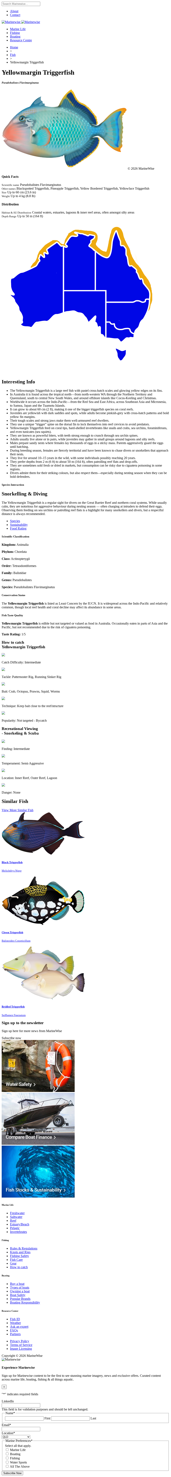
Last (93, 1418)
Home (14, 47)
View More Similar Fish (17, 810)
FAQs (14, 1330)
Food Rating (18, 528)
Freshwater (17, 1213)
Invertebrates (18, 1232)
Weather (15, 1323)
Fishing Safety (19, 1256)
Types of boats (19, 1287)
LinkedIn (8, 1401)
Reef (13, 1220)
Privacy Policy (19, 1341)
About (14, 11)
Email (6, 1425)
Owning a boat (20, 1291)
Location (8, 1433)
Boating (15, 36)
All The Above (20, 1466)
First (47, 1418)
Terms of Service (21, 1345)
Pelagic (15, 1228)
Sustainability (19, 524)
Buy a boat (17, 1284)
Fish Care (16, 1259)
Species (15, 521)
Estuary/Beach (19, 1224)
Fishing (15, 33)
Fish (13, 55)
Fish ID (15, 1319)
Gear (13, 1263)
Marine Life (18, 29)
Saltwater (16, 1217)
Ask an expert (19, 1326)
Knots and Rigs (20, 1252)
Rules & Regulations (23, 1248)
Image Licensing (21, 1348)
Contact (15, 15)
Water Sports (18, 1462)
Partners (15, 1334)
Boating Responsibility (25, 1302)
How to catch (19, 1267)
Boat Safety (17, 1295)
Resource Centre (21, 40)
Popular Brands (20, 1298)
